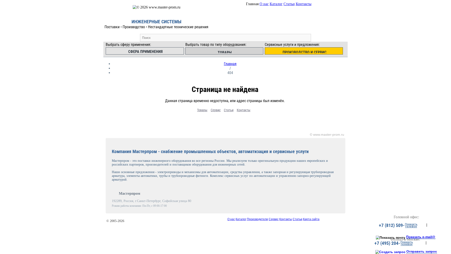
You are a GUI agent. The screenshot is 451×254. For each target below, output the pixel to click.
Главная (230, 64)
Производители (257, 219)
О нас (264, 4)
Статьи (289, 4)
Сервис (216, 110)
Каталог (276, 4)
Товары (202, 110)
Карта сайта (311, 219)
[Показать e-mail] (390, 237)
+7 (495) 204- (387, 243)
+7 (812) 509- (391, 225)
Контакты (303, 4)
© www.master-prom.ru (327, 134)
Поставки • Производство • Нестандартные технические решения (156, 27)
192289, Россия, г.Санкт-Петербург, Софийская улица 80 (151, 201)
